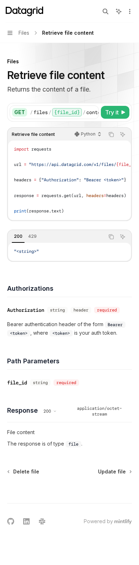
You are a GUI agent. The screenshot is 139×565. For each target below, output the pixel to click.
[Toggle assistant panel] (118, 11)
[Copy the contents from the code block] (111, 134)
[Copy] (92, 112)
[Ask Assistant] (122, 134)
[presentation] (64, 112)
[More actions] (129, 11)
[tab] (18, 236)
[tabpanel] (69, 252)
